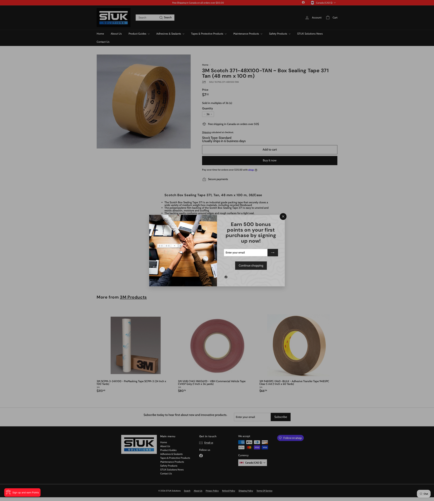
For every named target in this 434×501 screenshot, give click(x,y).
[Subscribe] (273, 252)
